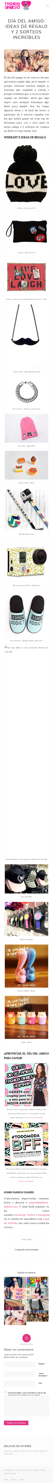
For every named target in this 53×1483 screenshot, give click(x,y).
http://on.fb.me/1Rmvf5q (35, 1117)
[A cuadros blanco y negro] (38, 1304)
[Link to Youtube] (38, 1477)
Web (40, 1383)
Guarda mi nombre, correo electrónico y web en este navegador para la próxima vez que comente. (27, 1394)
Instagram (44, 1214)
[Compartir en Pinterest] (30, 1258)
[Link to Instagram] (30, 1477)
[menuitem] (41, 5)
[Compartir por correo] (45, 1258)
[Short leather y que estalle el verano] (15, 1282)
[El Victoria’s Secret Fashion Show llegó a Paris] (38, 1316)
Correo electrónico (43, 1375)
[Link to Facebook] (34, 1477)
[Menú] (47, 5)
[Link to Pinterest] (47, 1477)
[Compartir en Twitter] (15, 1258)
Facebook (19, 1214)
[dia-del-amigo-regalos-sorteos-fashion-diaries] (26, 60)
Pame (29, 1239)
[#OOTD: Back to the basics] (15, 1293)
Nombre (42, 1364)
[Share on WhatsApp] (23, 1258)
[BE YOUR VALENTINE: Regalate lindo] (38, 1293)
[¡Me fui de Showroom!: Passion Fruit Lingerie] (15, 1305)
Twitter (31, 1214)
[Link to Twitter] (26, 1477)
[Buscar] (41, 5)
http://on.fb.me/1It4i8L (26, 1181)
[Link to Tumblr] (43, 1477)
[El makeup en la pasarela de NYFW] (15, 1317)
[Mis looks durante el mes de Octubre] (38, 1282)
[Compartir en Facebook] (8, 1258)
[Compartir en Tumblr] (37, 1258)
